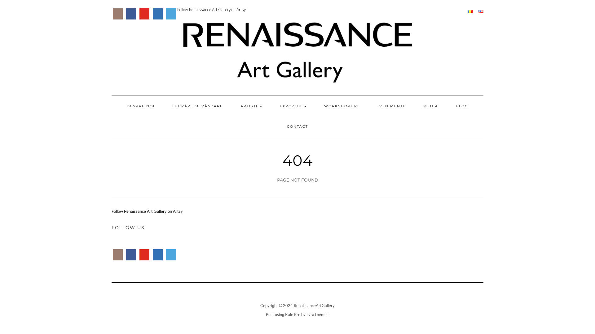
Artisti (249, 106)
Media (430, 106)
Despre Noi (141, 106)
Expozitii (291, 106)
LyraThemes (317, 314)
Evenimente (391, 106)
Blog (462, 106)
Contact (297, 126)
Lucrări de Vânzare (197, 106)
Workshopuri (341, 106)
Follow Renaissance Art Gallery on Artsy (211, 9)
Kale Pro (292, 314)
